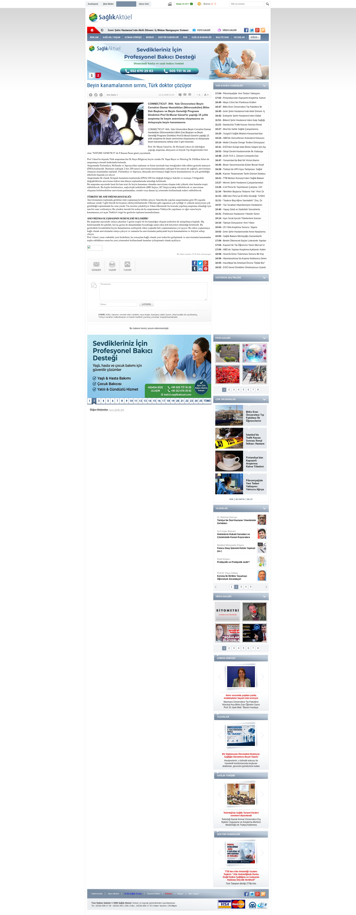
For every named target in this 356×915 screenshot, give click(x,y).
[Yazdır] (190, 94)
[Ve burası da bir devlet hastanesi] (227, 353)
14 (149, 400)
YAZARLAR (221, 508)
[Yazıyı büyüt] (206, 94)
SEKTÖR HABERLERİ (228, 834)
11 (135, 400)
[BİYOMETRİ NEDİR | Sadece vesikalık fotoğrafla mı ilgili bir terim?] (227, 611)
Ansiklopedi (93, 4)
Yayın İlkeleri (113, 894)
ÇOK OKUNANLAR (225, 399)
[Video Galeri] (227, 30)
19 (173, 400)
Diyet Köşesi (233, 560)
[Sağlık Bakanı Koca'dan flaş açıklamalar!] (254, 633)
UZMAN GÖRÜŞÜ (226, 658)
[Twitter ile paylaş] (252, 30)
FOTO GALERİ (222, 338)
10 (131, 400)
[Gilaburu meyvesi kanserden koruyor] (227, 374)
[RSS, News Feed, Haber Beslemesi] (263, 30)
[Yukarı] (127, 266)
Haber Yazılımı (160, 906)
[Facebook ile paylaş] (246, 30)
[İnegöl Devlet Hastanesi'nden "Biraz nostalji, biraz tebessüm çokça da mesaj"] (254, 611)
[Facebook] (90, 94)
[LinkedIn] (200, 268)
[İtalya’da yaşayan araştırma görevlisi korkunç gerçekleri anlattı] (227, 633)
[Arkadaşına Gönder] (185, 94)
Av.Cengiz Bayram (233, 534)
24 (196, 400)
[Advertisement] (68, 65)
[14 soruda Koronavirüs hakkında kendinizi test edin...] (254, 353)
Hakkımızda (96, 894)
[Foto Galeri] (202, 30)
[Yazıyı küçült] (198, 94)
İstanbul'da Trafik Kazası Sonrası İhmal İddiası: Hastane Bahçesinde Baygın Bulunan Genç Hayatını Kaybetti (255, 439)
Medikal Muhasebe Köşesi (236, 548)
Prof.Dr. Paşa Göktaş (232, 576)
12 (140, 400)
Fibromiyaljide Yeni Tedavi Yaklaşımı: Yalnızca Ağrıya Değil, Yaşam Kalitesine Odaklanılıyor (255, 485)
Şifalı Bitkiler (108, 4)
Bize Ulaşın (194, 894)
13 (145, 400)
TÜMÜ (207, 400)
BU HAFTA (240, 499)
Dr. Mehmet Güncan (236, 520)
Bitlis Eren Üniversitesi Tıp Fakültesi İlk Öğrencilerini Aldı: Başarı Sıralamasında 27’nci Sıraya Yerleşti (255, 416)
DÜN (231, 499)
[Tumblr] (194, 268)
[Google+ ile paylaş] (257, 30)
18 (168, 400)
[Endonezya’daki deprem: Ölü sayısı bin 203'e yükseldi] (254, 374)
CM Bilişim (172, 906)
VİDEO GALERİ (223, 596)
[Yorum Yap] (180, 94)
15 (154, 400)
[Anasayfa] (94, 30)
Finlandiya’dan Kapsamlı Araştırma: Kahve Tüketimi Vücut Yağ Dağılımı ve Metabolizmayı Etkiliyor (255, 462)
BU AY (250, 499)
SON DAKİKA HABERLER (229, 85)
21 (182, 400)
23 (191, 400)
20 (177, 400)
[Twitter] (96, 94)
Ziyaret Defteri (153, 894)
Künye (180, 894)
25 (200, 400)
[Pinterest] (205, 268)
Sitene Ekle (144, 4)
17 (163, 400)
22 (186, 400)
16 (159, 400)
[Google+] (101, 94)
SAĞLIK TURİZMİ (226, 775)
